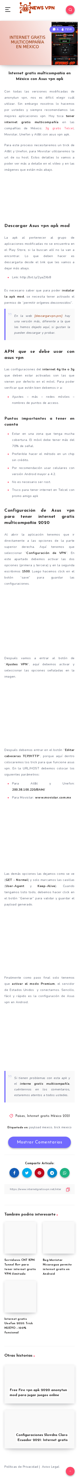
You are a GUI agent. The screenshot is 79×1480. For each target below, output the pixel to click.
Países (20, 1116)
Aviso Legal (50, 1467)
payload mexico (40, 1127)
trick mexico (63, 1127)
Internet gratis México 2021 (48, 1116)
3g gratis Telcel (59, 128)
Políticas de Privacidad (21, 1467)
